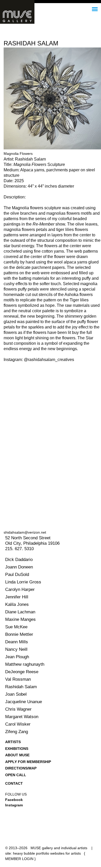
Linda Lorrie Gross (23, 582)
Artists (13, 742)
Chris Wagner (18, 709)
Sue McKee (16, 626)
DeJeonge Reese (21, 671)
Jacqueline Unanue (23, 701)
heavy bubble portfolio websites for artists (47, 853)
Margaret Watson (21, 716)
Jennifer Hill (16, 597)
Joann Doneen (19, 567)
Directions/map (21, 768)
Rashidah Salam (21, 686)
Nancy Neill (16, 649)
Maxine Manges (20, 619)
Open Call (15, 775)
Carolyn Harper (20, 589)
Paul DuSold (17, 574)
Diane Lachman (20, 611)
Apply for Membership (28, 762)
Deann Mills (16, 641)
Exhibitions (16, 748)
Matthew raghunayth (24, 664)
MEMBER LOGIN (19, 859)
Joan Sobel (16, 694)
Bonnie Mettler (19, 634)
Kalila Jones (17, 604)
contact (14, 783)
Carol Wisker (18, 724)
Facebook (14, 800)
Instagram (14, 805)
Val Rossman (18, 679)
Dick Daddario (19, 559)
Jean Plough (17, 656)
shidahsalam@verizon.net (25, 532)
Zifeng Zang (16, 731)
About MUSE (17, 755)
